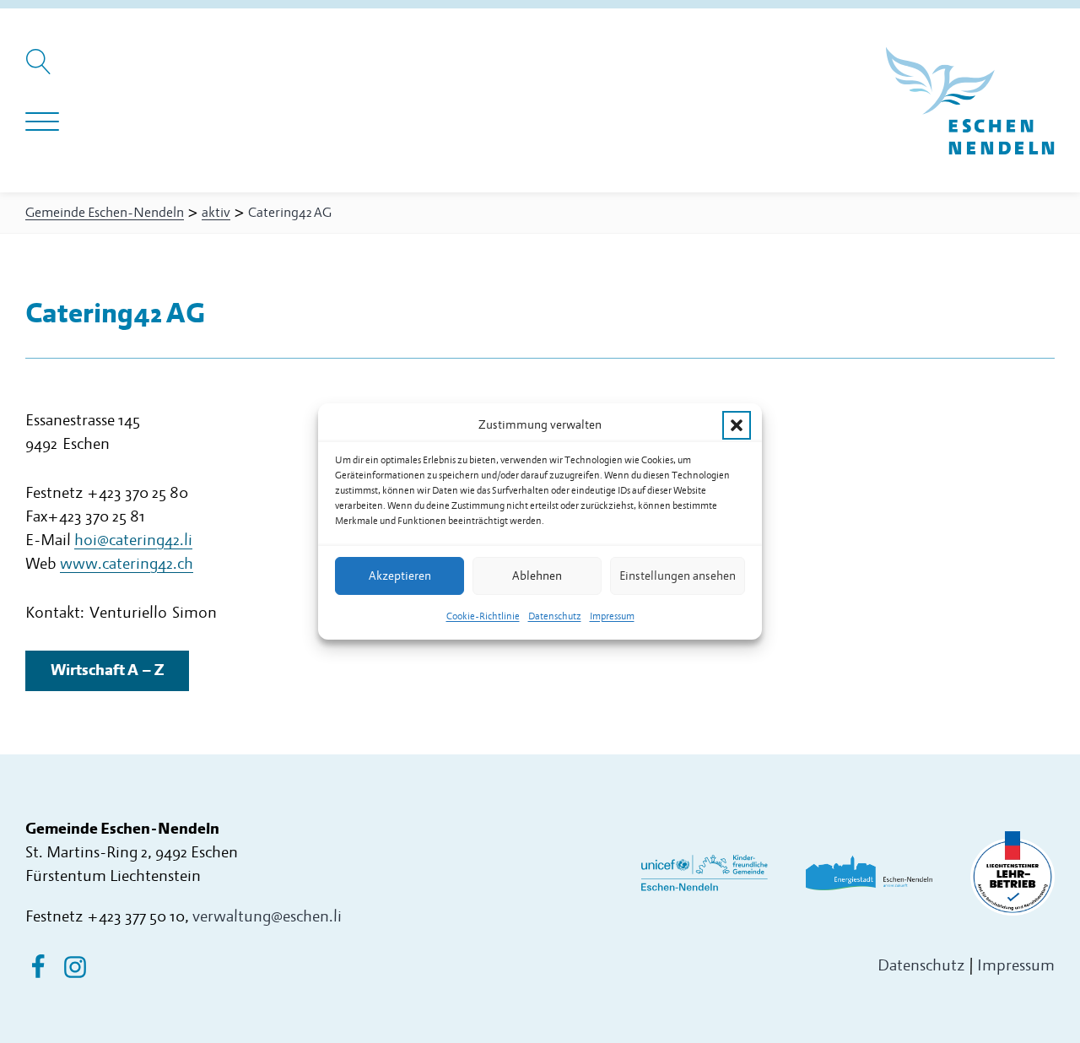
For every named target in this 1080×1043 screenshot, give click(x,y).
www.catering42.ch (126, 564)
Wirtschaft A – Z (107, 670)
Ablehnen (537, 576)
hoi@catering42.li (133, 540)
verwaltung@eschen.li (267, 917)
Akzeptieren (400, 576)
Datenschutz (554, 616)
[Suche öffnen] (41, 70)
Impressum (612, 616)
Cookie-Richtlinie (483, 616)
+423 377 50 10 (136, 917)
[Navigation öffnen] (42, 122)
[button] (736, 425)
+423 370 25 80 (137, 493)
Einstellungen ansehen (677, 576)
